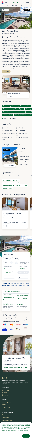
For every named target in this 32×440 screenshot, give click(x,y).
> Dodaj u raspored (22, 298)
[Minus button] (11, 262)
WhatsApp (20, 304)
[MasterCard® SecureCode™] (19, 324)
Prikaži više (6, 71)
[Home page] (16, 2)
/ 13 (7, 149)
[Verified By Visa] (5, 329)
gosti (5, 262)
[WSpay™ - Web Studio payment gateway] (19, 329)
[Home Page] (4, 378)
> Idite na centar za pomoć (8, 298)
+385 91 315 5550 (8, 304)
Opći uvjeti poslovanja (8, 415)
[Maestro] (5, 324)
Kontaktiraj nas (6, 407)
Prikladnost (12, 176)
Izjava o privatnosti (7, 420)
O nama (4, 404)
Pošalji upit (8, 272)
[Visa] (12, 329)
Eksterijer (5, 176)
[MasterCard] (12, 324)
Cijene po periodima (23, 277)
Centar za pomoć (6, 402)
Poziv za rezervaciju (9, 277)
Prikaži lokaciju (10, 165)
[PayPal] (26, 324)
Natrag (6, 9)
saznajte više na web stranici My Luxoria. (15, 367)
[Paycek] (26, 329)
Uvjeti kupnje (5, 417)
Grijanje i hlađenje (23, 176)
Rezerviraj (22, 272)
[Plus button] (16, 262)
